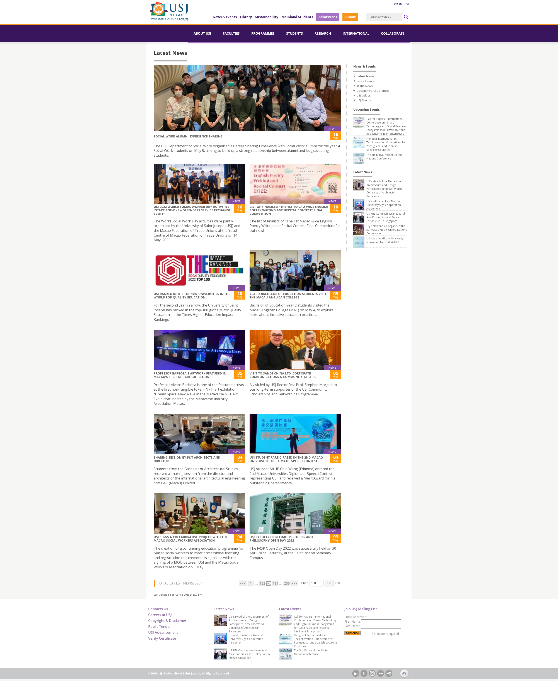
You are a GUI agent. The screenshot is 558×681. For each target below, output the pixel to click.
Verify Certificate (162, 638)
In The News (365, 86)
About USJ (202, 33)
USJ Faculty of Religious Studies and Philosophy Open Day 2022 (281, 538)
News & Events (225, 17)
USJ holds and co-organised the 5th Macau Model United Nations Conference (386, 229)
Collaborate (392, 33)
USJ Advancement (163, 632)
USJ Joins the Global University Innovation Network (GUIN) (384, 240)
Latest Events (365, 81)
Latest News (365, 76)
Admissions (327, 17)
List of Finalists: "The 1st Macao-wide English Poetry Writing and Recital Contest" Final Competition (289, 210)
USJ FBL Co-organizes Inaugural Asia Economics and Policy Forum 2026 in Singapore (385, 217)
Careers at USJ (160, 614)
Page (304, 583)
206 (286, 583)
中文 (407, 3)
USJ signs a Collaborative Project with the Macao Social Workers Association (191, 538)
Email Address (355, 617)
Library (246, 17)
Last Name (352, 626)
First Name (352, 621)
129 (262, 583)
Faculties (231, 33)
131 (275, 583)
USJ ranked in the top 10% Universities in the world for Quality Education (192, 295)
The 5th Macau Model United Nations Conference (384, 156)
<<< (243, 583)
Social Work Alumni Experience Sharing (188, 136)
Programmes (262, 33)
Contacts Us (158, 608)
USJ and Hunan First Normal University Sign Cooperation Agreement (383, 204)
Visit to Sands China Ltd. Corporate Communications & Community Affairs (283, 375)
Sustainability (266, 17)
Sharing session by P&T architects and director (187, 459)
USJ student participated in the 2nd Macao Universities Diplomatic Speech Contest (286, 459)
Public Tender (159, 626)
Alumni (350, 17)
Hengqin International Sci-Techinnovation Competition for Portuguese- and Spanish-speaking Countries (386, 144)
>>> (294, 583)
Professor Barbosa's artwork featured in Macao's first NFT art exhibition (190, 375)
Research (323, 33)
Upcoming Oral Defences (373, 91)
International (356, 33)
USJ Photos (364, 100)
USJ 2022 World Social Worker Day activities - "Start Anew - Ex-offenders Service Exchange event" (192, 210)
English (398, 3)
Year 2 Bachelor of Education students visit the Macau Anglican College (288, 295)
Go (329, 583)
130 (268, 583)
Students (294, 33)
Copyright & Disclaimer (167, 620)
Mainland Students (297, 17)
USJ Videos (364, 95)
